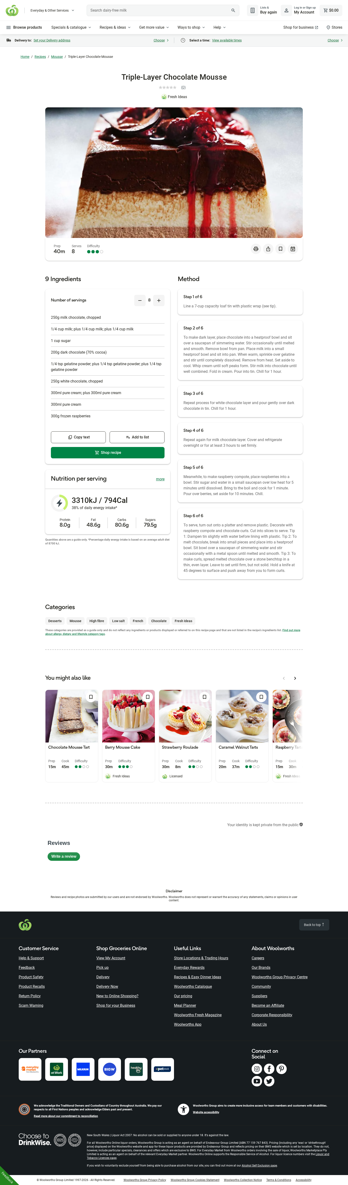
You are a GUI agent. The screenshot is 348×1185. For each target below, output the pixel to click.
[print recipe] (256, 249)
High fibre (96, 621)
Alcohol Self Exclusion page (259, 1165)
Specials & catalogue (68, 27)
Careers (258, 958)
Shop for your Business (115, 1005)
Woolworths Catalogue (193, 986)
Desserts (55, 621)
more (160, 479)
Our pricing (183, 996)
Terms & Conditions (278, 1180)
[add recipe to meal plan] (293, 249)
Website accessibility (206, 1112)
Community (261, 986)
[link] (174, 87)
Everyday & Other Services (50, 10)
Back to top (312, 925)
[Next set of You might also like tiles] (295, 678)
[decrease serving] (140, 300)
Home (25, 57)
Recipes (40, 57)
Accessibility (304, 1180)
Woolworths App (187, 1024)
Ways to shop (189, 27)
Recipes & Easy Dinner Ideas (197, 977)
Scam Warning (31, 1005)
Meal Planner (185, 1005)
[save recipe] (280, 249)
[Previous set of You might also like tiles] (284, 678)
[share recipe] (268, 249)
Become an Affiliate (268, 1005)
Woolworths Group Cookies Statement (195, 1180)
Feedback (27, 967)
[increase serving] (159, 300)
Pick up (102, 967)
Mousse (57, 57)
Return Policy (30, 996)
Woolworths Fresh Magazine (198, 1015)
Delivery (103, 977)
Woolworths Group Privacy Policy (145, 1180)
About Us (259, 1024)
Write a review (65, 857)
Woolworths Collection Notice (243, 1180)
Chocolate (159, 621)
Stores (337, 27)
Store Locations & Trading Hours (201, 958)
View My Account (110, 958)
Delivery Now (107, 986)
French (138, 621)
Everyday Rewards (189, 967)
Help (217, 27)
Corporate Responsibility (272, 1015)
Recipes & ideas (113, 27)
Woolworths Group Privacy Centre (280, 977)
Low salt (118, 621)
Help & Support (31, 958)
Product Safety (31, 977)
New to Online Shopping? (117, 996)
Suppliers (259, 996)
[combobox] (163, 10)
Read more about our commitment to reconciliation (66, 1116)
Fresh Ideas (177, 97)
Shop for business (298, 27)
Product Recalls (32, 986)
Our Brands (261, 967)
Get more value (151, 27)
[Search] (233, 10)
